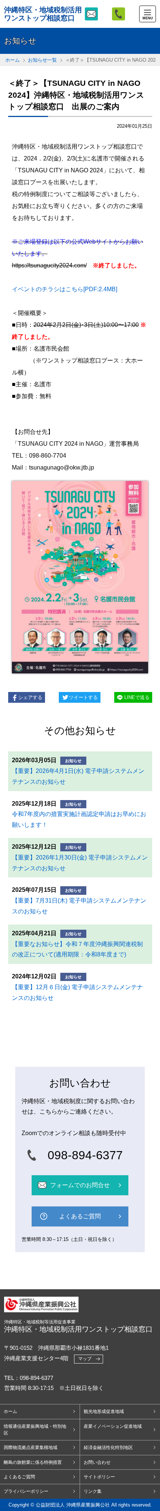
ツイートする (83, 697)
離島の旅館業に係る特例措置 (33, 1462)
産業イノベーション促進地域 (113, 1426)
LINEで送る (137, 697)
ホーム (12, 60)
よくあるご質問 (19, 1476)
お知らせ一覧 (42, 60)
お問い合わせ (97, 1462)
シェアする (30, 697)
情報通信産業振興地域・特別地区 (35, 1430)
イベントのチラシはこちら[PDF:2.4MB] (64, 289)
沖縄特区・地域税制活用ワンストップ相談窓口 (43, 14)
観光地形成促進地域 (104, 1411)
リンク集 (93, 1491)
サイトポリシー (99, 1476)
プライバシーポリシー (26, 1491)
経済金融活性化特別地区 (108, 1447)
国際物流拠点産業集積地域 (30, 1447)
